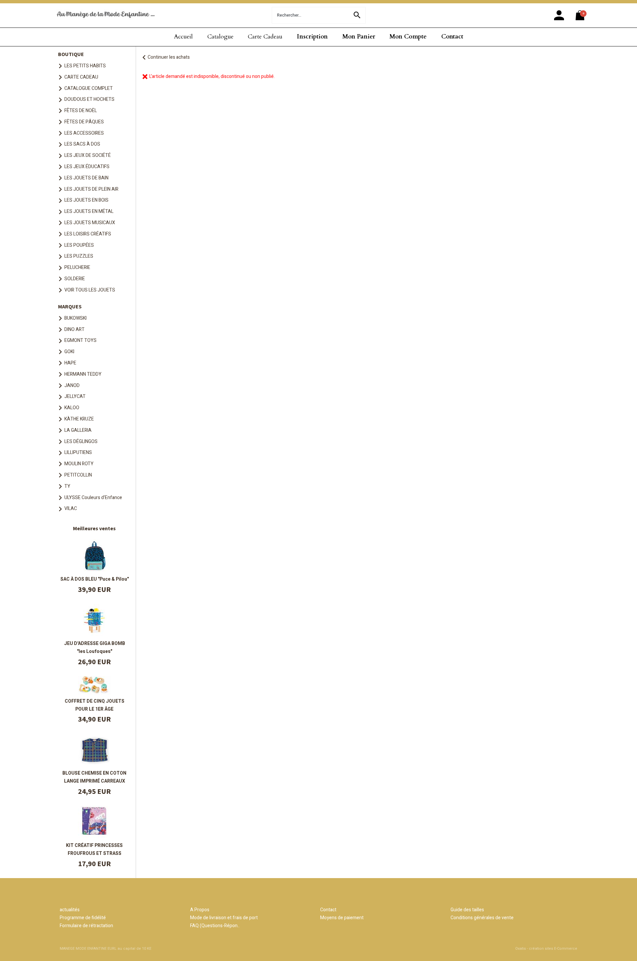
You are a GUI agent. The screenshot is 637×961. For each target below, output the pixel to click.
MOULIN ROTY (79, 463)
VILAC (70, 508)
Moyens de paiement (342, 917)
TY (67, 486)
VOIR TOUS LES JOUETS (89, 290)
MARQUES (70, 306)
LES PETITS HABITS (85, 65)
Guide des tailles (467, 909)
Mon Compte (408, 36)
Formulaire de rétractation (86, 925)
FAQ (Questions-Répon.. (215, 925)
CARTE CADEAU (81, 77)
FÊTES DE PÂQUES (84, 121)
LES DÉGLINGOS (81, 441)
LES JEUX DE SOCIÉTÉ (87, 155)
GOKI (69, 351)
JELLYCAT (75, 396)
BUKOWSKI (75, 318)
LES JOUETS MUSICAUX (89, 222)
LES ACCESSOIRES (84, 133)
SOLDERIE (74, 278)
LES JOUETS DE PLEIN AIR (91, 189)
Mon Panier (358, 36)
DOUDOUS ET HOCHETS (89, 99)
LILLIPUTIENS (78, 452)
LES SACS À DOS (82, 144)
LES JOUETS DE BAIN (86, 177)
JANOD (72, 385)
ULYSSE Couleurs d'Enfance (93, 497)
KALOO (71, 407)
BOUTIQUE (71, 54)
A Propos (199, 909)
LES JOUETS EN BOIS (86, 200)
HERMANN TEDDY (83, 374)
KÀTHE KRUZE (79, 419)
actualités (70, 909)
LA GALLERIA (78, 430)
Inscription (312, 36)
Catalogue (220, 36)
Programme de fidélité (83, 917)
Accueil (183, 36)
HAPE (70, 362)
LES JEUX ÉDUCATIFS (86, 166)
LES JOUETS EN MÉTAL (88, 211)
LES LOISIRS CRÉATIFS (87, 233)
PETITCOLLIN (78, 475)
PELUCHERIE (77, 267)
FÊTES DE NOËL (80, 110)
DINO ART (74, 329)
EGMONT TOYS (80, 340)
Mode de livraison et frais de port (224, 917)
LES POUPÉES (79, 245)
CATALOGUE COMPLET (88, 88)
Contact (452, 36)
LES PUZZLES (78, 256)
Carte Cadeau (265, 36)
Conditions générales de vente (482, 917)
